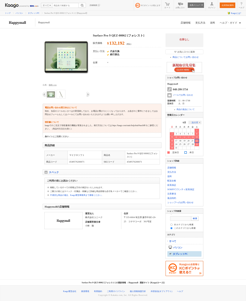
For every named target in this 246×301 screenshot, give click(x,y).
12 (184, 137)
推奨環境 (85, 291)
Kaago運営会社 (69, 291)
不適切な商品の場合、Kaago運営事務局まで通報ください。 (76, 195)
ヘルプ (241, 8)
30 (172, 148)
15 (197, 137)
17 (176, 141)
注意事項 (171, 193)
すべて (172, 241)
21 (192, 141)
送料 (212, 22)
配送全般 (171, 180)
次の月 (195, 122)
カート (167, 8)
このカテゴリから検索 (185, 228)
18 (180, 141)
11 (180, 137)
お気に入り (180, 6)
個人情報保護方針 (138, 291)
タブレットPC (33, 13)
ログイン (212, 8)
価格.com (53, 85)
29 (197, 144)
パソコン (19, 13)
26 (184, 144)
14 (193, 137)
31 (176, 148)
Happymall (44, 22)
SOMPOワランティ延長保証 (180, 189)
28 (193, 144)
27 (188, 144)
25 (180, 144)
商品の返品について (186, 109)
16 (172, 141)
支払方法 (200, 22)
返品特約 (171, 198)
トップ (8, 13)
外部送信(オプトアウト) (161, 291)
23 (172, 144)
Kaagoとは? (236, 13)
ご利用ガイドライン (116, 291)
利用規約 (98, 291)
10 (176, 137)
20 (188, 141)
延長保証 (171, 185)
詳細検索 (93, 5)
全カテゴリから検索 (184, 224)
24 (176, 144)
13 (188, 137)
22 (197, 141)
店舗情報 (186, 22)
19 (184, 141)
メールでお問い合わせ (183, 95)
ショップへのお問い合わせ (180, 202)
